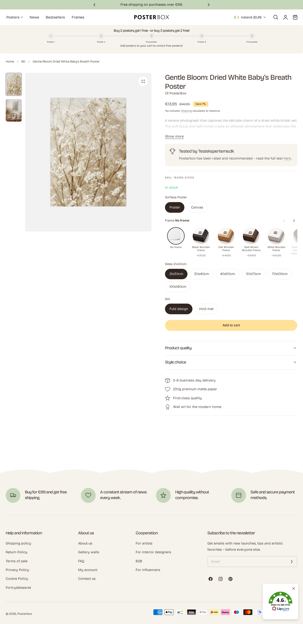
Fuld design (178, 309)
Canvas (197, 207)
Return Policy (16, 552)
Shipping (186, 110)
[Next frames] (293, 220)
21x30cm (176, 274)
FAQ (81, 561)
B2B (139, 561)
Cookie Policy (17, 578)
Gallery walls (88, 552)
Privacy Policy (17, 570)
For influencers (148, 570)
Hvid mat (206, 309)
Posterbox (24, 613)
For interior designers (153, 552)
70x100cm (280, 274)
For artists (144, 543)
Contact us (87, 578)
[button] (276, 17)
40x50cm (227, 274)
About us (85, 543)
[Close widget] (293, 588)
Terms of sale (16, 561)
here (287, 158)
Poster (174, 207)
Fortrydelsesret (18, 587)
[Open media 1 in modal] (143, 81)
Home (10, 61)
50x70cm (253, 274)
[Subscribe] (291, 561)
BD (23, 61)
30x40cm (201, 274)
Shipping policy (18, 543)
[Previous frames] (283, 220)
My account (87, 570)
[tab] (14, 84)
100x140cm (177, 286)
